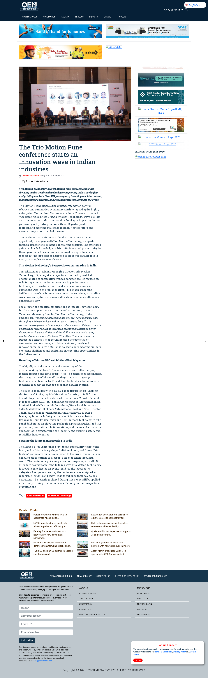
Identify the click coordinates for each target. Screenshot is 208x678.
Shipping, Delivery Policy (127, 576)
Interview (142, 609)
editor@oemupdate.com (42, 661)
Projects (121, 17)
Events (107, 17)
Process (79, 17)
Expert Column (144, 604)
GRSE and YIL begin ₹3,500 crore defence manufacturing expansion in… (52, 544)
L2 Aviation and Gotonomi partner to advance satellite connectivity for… (109, 516)
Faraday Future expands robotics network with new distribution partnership (49, 534)
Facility (65, 17)
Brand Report (144, 593)
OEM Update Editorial (31, 175)
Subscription (85, 604)
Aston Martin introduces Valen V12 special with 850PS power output (108, 553)
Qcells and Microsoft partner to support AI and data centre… (111, 533)
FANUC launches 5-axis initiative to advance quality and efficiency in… (50, 525)
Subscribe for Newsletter (92, 615)
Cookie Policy (103, 576)
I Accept (138, 660)
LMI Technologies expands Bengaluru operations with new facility (109, 525)
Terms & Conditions (163, 652)
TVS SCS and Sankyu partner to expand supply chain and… (53, 553)
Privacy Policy (179, 652)
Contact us (84, 609)
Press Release (144, 615)
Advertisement (86, 599)
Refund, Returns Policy (155, 576)
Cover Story (143, 599)
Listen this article (36, 181)
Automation (49, 17)
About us (83, 588)
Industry (93, 17)
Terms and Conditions (61, 576)
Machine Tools (29, 17)
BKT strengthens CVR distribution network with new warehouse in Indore (110, 544)
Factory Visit (143, 588)
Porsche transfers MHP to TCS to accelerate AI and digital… (50, 516)
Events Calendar (87, 593)
